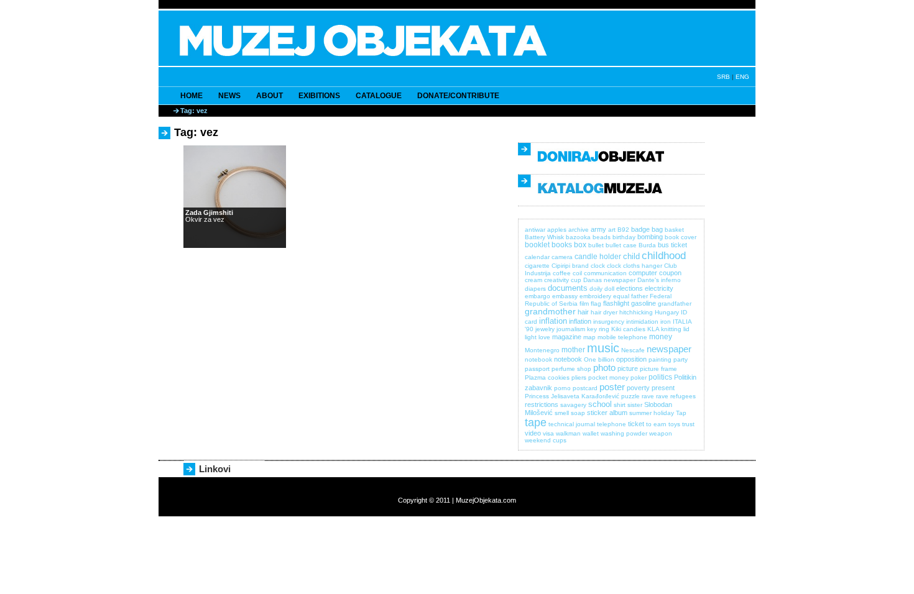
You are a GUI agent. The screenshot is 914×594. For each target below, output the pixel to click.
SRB (723, 76)
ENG (742, 76)
